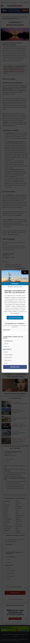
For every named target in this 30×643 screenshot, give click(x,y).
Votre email (6, 330)
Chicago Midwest (8, 354)
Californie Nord (8, 357)
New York (7, 346)
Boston (6, 352)
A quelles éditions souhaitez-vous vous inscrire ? (13, 337)
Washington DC (8, 349)
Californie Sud (8, 360)
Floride (6, 343)
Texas (6, 363)
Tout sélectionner (9, 341)
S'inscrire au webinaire (15, 317)
